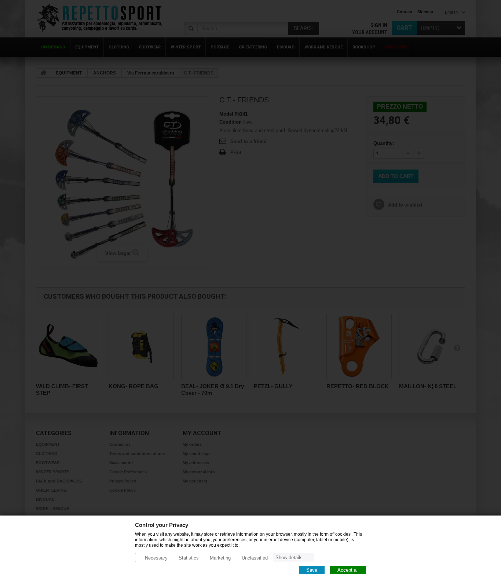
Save (311, 569)
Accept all (348, 569)
